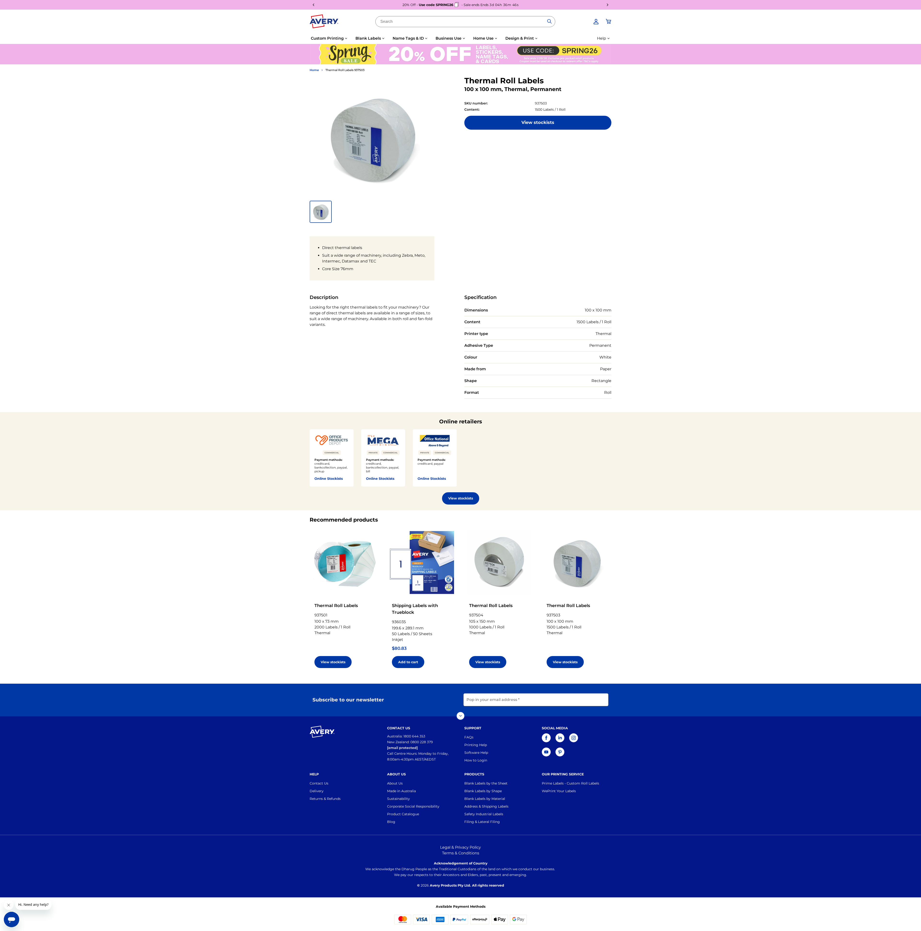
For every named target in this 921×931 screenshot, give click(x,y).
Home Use (483, 38)
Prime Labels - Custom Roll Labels (570, 783)
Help (601, 38)
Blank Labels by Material (484, 799)
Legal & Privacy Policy (460, 847)
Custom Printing (327, 38)
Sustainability (398, 799)
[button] (321, 212)
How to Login (475, 760)
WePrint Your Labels (559, 791)
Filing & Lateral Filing (482, 822)
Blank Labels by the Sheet (486, 783)
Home (314, 70)
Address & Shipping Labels (486, 806)
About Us (395, 783)
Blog (391, 822)
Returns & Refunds (325, 799)
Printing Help (475, 745)
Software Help (476, 752)
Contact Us (319, 783)
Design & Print (519, 38)
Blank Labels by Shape (483, 791)
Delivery (317, 791)
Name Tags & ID (408, 38)
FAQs (468, 737)
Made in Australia (401, 791)
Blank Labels (368, 38)
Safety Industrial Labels (483, 814)
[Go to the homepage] (324, 22)
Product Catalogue (403, 814)
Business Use (448, 38)
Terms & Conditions (460, 853)
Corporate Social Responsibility (413, 806)
